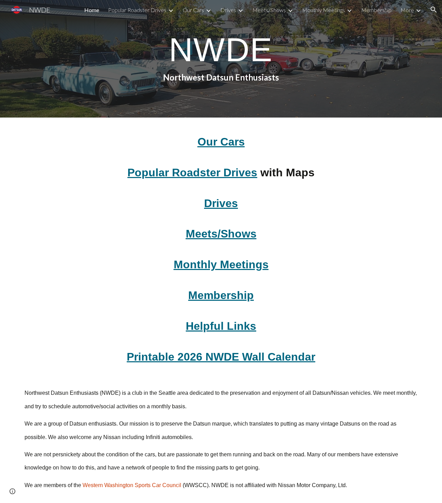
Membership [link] (376, 10)
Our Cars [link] (193, 10)
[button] (433, 9)
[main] (221, 58)
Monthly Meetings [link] (323, 10)
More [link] (407, 10)
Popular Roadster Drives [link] (137, 10)
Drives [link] (228, 10)
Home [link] (91, 10)
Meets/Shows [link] (269, 10)
